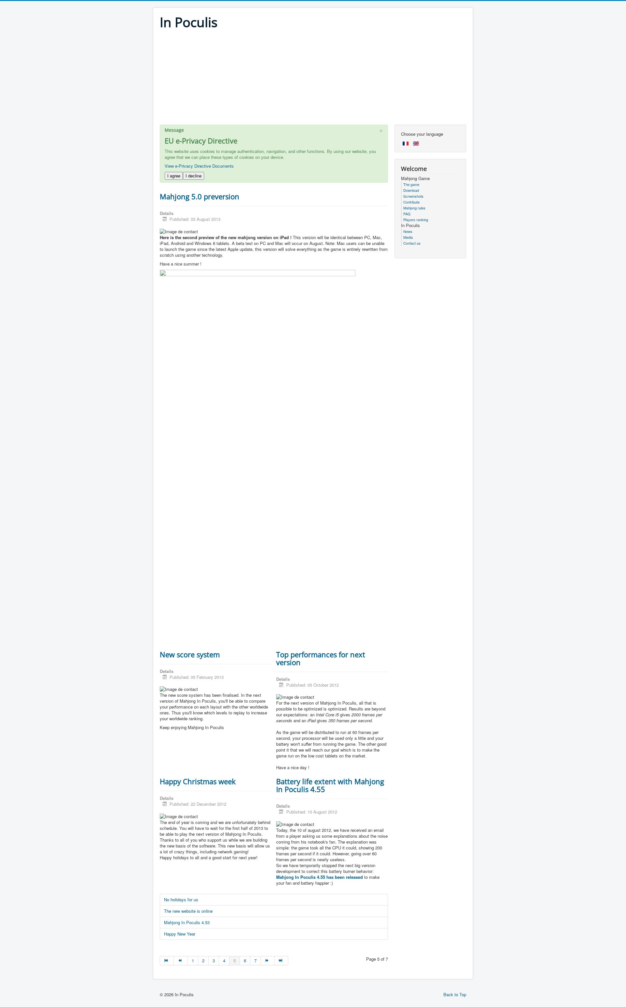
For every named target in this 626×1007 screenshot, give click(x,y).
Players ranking (415, 219)
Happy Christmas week (198, 781)
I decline (193, 176)
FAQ (406, 213)
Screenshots (413, 196)
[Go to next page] (268, 960)
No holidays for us (181, 899)
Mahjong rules (414, 207)
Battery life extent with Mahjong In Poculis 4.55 (330, 785)
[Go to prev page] (180, 960)
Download (411, 190)
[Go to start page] (167, 960)
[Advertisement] (313, 79)
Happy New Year (179, 934)
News (407, 231)
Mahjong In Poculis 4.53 (187, 922)
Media (408, 237)
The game (411, 184)
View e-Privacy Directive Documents (199, 166)
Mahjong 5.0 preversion (199, 196)
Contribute (411, 202)
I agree (173, 176)
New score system (190, 654)
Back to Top (454, 994)
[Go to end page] (281, 960)
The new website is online (188, 911)
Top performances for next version (320, 658)
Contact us (412, 243)
